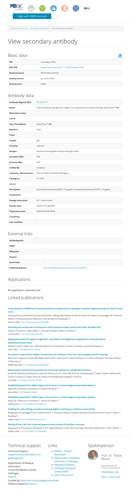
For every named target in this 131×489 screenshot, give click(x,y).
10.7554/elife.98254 (28, 392)
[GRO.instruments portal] (75, 8)
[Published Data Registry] (31, 8)
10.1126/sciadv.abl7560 (31, 334)
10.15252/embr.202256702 (36, 365)
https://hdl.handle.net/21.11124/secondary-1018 (62, 67)
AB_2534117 (42, 102)
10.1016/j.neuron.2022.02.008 (35, 322)
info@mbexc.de (109, 472)
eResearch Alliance (64, 464)
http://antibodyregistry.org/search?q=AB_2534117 (65, 267)
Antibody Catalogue (19, 28)
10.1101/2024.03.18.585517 (33, 404)
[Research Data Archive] (53, 8)
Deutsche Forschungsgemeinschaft (39, 480)
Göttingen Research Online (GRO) (65, 469)
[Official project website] (87, 8)
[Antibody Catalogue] (42, 8)
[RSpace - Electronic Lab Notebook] (64, 8)
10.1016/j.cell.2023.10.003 (30, 380)
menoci (33, 483)
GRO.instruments (63, 475)
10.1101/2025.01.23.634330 (33, 431)
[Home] (18, 7)
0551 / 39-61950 (110, 477)
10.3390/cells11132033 (29, 349)
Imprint (12, 476)
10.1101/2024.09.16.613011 (33, 419)
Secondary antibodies (40, 28)
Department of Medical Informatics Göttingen (67, 459)
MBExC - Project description (63, 452)
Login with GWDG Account (32, 16)
